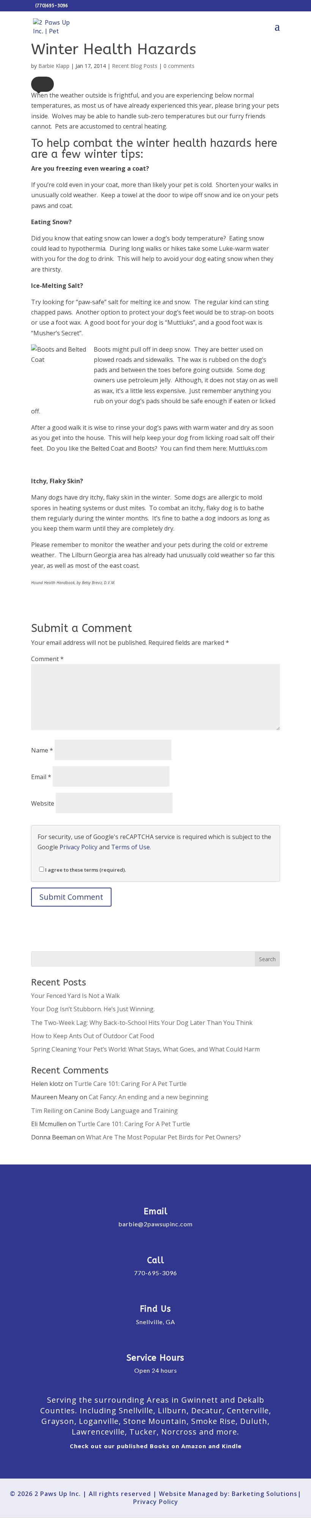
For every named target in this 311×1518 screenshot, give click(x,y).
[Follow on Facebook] (115, 1463)
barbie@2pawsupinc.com (155, 1223)
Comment (47, 659)
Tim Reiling (47, 1110)
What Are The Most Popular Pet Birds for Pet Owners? (163, 1137)
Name (42, 750)
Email (41, 777)
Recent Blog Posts (134, 65)
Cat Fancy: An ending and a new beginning (148, 1097)
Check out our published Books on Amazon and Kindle (156, 1446)
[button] (42, 84)
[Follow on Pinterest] (195, 1463)
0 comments (179, 65)
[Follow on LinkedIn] (175, 1463)
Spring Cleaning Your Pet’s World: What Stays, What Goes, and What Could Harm (145, 1049)
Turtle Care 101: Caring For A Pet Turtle (130, 1084)
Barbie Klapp (53, 65)
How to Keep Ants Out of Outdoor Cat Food (92, 1036)
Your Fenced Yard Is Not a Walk (75, 996)
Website (42, 803)
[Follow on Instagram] (155, 1463)
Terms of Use (130, 847)
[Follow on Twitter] (135, 1463)
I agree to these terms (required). (85, 869)
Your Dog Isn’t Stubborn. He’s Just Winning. (93, 1009)
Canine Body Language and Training (126, 1110)
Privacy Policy (78, 847)
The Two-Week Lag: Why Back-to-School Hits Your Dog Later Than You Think (142, 1022)
